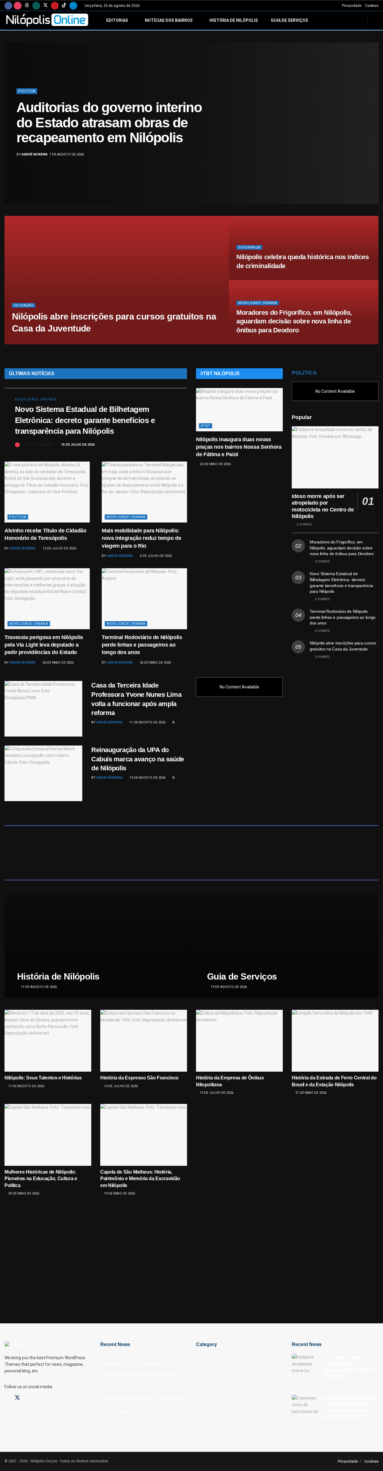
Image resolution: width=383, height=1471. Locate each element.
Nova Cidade (255, 1356)
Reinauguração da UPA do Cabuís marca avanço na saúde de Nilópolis (137, 759)
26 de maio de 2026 (58, 663)
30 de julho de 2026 (66, 342)
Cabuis (203, 1364)
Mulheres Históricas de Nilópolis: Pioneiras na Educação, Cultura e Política (40, 1178)
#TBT (205, 426)
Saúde (24, 99)
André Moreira (35, 147)
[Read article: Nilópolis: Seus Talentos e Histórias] (47, 1041)
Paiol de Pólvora (259, 1371)
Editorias (117, 20)
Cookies (372, 6)
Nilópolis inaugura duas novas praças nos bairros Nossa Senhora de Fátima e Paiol (238, 446)
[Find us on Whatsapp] (36, 6)
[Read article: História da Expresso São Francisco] (143, 1041)
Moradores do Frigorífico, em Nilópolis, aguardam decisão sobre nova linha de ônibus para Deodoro (294, 321)
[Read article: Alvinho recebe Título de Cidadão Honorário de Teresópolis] (47, 492)
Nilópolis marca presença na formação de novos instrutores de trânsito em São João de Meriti (143, 1381)
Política (17, 517)
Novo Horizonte (258, 1364)
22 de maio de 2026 (215, 464)
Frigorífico (207, 1387)
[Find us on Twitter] (45, 6)
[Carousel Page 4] (371, 130)
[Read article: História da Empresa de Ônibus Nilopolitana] (239, 1041)
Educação (24, 305)
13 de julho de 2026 (59, 548)
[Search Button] (376, 20)
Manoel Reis (208, 1395)
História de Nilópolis (233, 20)
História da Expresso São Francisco (139, 1077)
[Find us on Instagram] (18, 6)
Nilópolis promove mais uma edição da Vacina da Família (103, 122)
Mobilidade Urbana (257, 303)
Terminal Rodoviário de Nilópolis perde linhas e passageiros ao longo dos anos (142, 644)
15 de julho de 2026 (77, 445)
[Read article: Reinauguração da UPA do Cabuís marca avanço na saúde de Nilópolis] (43, 773)
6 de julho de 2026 (155, 556)
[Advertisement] (239, 569)
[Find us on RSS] (48, 1397)
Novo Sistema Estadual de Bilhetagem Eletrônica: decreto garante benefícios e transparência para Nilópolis (85, 420)
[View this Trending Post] (17, 445)
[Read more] (169, 445)
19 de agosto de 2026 (228, 987)
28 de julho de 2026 (256, 278)
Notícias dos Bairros (169, 20)
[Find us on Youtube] (55, 6)
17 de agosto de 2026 (38, 987)
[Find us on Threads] (27, 6)
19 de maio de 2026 (119, 1193)
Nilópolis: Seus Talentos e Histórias (42, 1077)
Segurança (249, 247)
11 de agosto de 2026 (146, 722)
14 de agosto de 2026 (146, 778)
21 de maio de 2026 (310, 1093)
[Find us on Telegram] (73, 6)
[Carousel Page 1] (371, 110)
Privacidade (351, 6)
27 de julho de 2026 (256, 342)
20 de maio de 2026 (23, 1193)
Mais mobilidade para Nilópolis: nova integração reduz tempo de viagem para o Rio (141, 538)
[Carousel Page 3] (371, 123)
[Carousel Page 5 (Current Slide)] (371, 136)
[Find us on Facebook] (8, 6)
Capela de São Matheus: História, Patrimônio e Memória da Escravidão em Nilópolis (140, 1178)
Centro (203, 1371)
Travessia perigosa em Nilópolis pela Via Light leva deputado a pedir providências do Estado (43, 644)
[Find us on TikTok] (64, 6)
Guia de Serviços (289, 20)
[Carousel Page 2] (371, 116)
